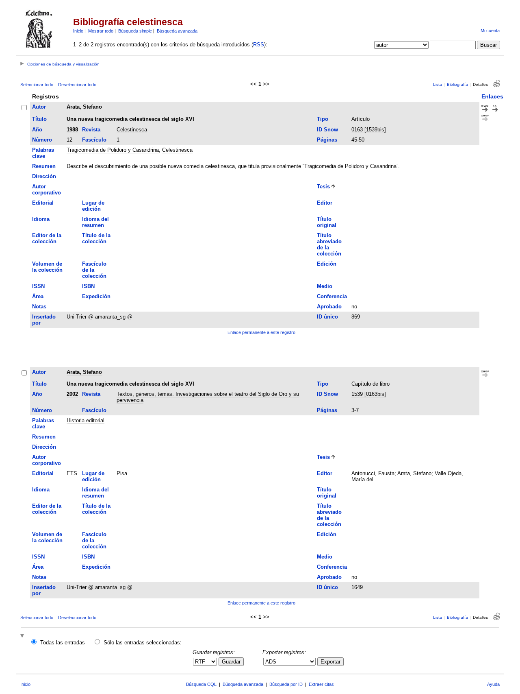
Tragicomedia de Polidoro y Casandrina (113, 150)
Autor (39, 107)
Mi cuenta (490, 30)
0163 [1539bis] (368, 130)
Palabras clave (43, 153)
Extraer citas (321, 684)
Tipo (322, 119)
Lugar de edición (93, 206)
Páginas (327, 140)
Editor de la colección (46, 238)
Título (39, 119)
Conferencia (332, 296)
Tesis (323, 186)
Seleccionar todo (36, 84)
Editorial (43, 203)
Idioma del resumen (95, 222)
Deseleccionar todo (77, 84)
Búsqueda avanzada (177, 30)
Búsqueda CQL (201, 684)
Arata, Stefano (84, 107)
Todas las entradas (62, 642)
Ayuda (493, 684)
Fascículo (94, 140)
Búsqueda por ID (286, 684)
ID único (327, 317)
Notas (39, 306)
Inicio (78, 30)
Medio (324, 286)
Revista (91, 130)
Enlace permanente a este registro (261, 332)
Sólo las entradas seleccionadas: (143, 642)
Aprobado (329, 306)
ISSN (38, 286)
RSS (258, 44)
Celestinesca (132, 130)
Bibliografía (457, 84)
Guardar (231, 662)
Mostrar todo (100, 30)
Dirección (44, 176)
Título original (326, 222)
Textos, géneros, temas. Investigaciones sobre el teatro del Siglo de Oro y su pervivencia (208, 397)
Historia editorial (85, 420)
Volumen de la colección (47, 267)
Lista (437, 84)
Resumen (44, 166)
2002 (72, 394)
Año (37, 130)
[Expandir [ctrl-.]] (23, 636)
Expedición (96, 296)
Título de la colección (96, 238)
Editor (324, 203)
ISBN (88, 286)
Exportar (330, 662)
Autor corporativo (46, 189)
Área (37, 296)
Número (42, 140)
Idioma (41, 219)
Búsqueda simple (135, 30)
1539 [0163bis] (368, 394)
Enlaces (492, 96)
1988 (72, 130)
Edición (326, 264)
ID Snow (327, 130)
